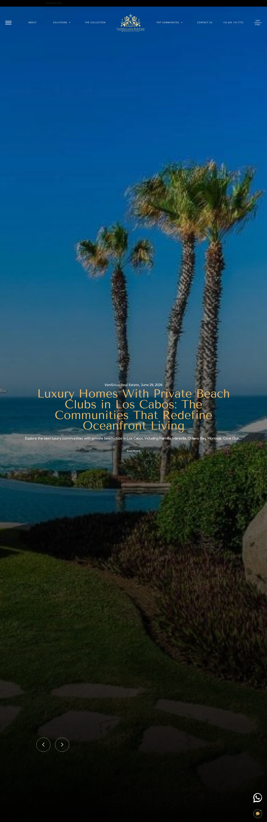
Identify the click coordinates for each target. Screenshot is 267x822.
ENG (257, 24)
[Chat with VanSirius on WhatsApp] (257, 797)
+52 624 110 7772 (233, 22)
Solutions (60, 22)
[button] (43, 745)
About (32, 22)
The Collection (95, 22)
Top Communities (167, 22)
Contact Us (204, 22)
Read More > (133, 451)
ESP (258, 20)
